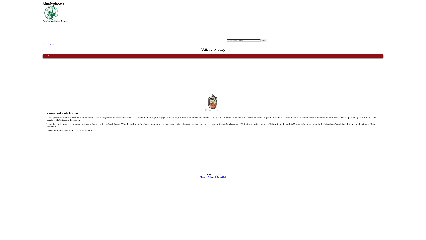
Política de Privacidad (217, 177)
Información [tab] (51, 56)
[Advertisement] (177, 21)
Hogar (202, 177)
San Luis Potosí (55, 45)
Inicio (46, 45)
